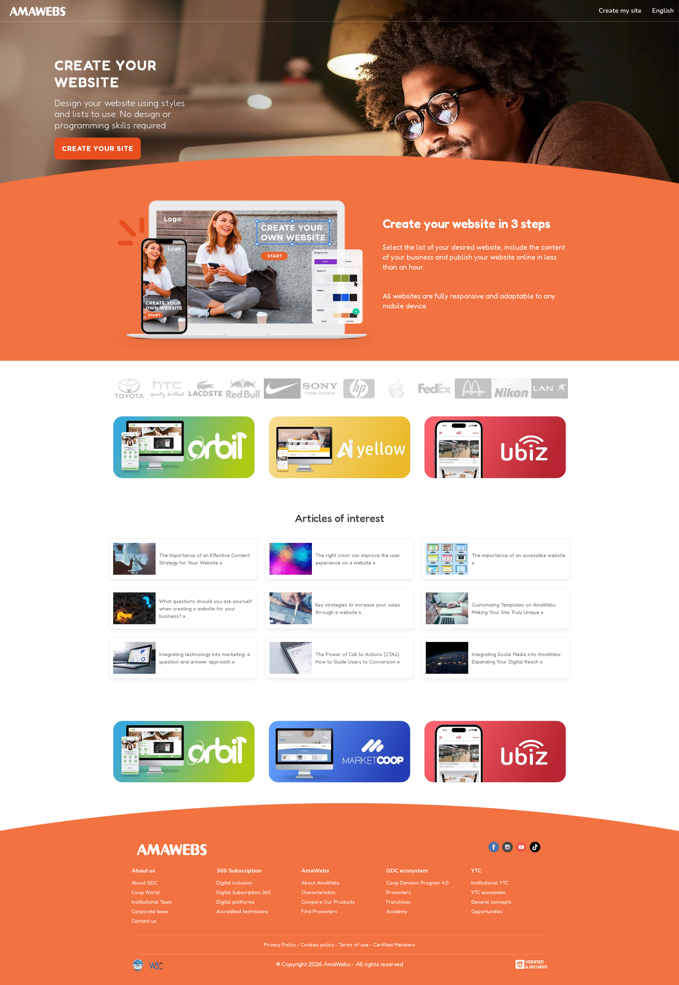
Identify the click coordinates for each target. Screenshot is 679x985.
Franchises (398, 902)
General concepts (491, 902)
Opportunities (487, 911)
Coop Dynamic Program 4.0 (417, 883)
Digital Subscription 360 (243, 892)
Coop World (145, 892)
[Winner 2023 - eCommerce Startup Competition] (140, 965)
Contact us (144, 921)
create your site (97, 148)
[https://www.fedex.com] (435, 388)
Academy (396, 911)
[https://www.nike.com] (282, 388)
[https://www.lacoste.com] (206, 388)
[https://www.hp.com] (359, 388)
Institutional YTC (490, 883)
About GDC (144, 883)
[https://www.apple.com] (397, 388)
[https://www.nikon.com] (511, 388)
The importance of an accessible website (518, 555)
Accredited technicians (242, 911)
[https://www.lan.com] (549, 388)
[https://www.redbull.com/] (244, 388)
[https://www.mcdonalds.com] (473, 388)
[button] (663, 11)
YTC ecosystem (488, 892)
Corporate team (150, 911)
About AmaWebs (320, 883)
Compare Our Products (328, 902)
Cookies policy (317, 944)
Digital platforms (235, 902)
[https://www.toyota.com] (129, 388)
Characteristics (318, 892)
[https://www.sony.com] (320, 388)
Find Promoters (319, 911)
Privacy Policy (280, 944)
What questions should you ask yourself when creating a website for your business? (205, 608)
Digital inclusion (234, 883)
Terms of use (353, 944)
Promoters (398, 892)
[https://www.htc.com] (168, 388)
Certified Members (394, 944)
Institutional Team (152, 902)
